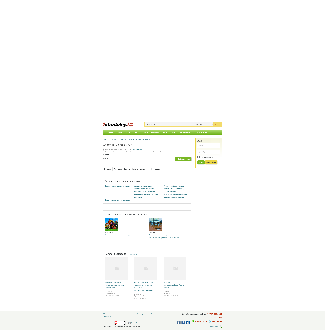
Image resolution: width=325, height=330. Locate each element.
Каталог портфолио (152, 132)
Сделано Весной (215, 326)
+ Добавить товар (183, 159)
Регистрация (211, 162)
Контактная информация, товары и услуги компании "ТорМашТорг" (114, 285)
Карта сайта (130, 314)
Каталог (115, 139)
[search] (216, 124)
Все (104, 161)
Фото (165, 132)
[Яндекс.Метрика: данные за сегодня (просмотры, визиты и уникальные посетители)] (135, 323)
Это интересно (201, 132)
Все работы (132, 254)
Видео (173, 132)
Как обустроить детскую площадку (117, 235)
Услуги (128, 132)
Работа (138, 132)
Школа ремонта (186, 132)
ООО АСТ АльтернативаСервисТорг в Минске (174, 285)
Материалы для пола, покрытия (140, 139)
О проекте (119, 314)
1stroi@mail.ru (201, 321)
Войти (201, 162)
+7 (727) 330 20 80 (214, 317)
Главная (110, 132)
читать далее (136, 149)
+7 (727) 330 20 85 (214, 314)
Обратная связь (108, 314)
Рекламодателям (142, 314)
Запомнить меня (206, 157)
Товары (120, 132)
